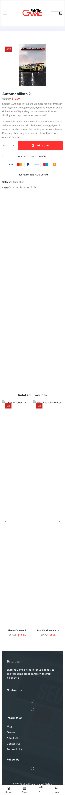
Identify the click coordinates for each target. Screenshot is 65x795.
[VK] (17, 187)
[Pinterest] (21, 187)
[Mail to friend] (24, 187)
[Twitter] (10, 187)
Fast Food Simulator (48, 630)
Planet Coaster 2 (17, 630)
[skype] (34, 187)
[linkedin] (27, 187)
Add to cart (42, 145)
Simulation (18, 181)
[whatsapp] (31, 187)
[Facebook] (14, 187)
